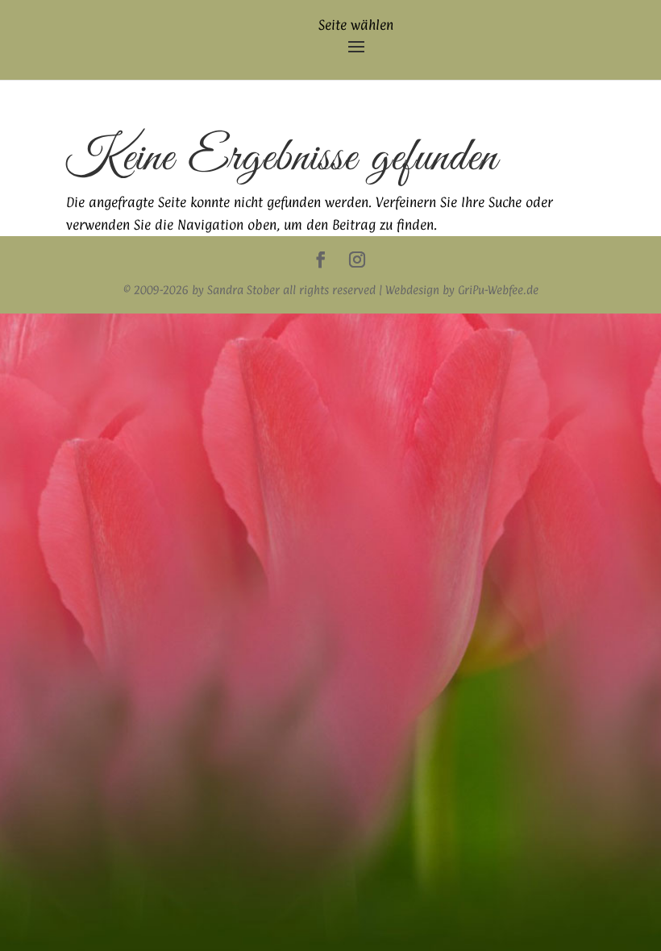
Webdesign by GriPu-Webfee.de (461, 290)
